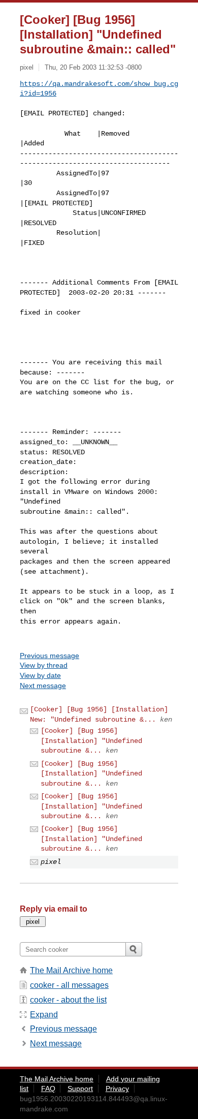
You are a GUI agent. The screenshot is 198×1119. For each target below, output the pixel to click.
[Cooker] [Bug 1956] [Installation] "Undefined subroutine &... (91, 741)
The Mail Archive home (71, 970)
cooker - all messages (69, 985)
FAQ (48, 1088)
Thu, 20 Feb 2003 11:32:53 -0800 (93, 67)
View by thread (44, 665)
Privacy (117, 1088)
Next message (43, 685)
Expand (44, 1014)
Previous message (49, 655)
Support (80, 1088)
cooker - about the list (68, 1000)
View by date (40, 675)
